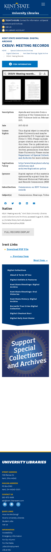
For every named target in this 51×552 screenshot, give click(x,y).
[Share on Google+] (20, 203)
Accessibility (7, 532)
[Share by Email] (34, 203)
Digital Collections (12, 53)
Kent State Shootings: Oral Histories (23, 292)
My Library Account (14, 30)
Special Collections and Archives (22, 50)
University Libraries (25, 13)
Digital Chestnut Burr (21, 313)
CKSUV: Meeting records (14, 56)
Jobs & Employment (10, 546)
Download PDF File (17, 249)
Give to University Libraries (13, 517)
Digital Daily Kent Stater (22, 318)
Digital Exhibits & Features (23, 279)
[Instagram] (18, 504)
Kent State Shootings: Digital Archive (35, 53)
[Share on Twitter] (13, 203)
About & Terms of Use (20, 275)
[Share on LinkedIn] (27, 203)
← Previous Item (19, 256)
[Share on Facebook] (5, 203)
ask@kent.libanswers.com (13, 500)
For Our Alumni (8, 539)
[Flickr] (12, 504)
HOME (4, 50)
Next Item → (40, 260)
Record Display (17, 232)
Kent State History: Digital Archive (23, 300)
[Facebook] (5, 504)
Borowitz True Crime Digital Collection (24, 307)
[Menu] (43, 4)
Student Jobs (7, 521)
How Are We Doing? (10, 514)
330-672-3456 (8, 497)
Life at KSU (6, 549)
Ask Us (8, 26)
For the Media (7, 542)
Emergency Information (12, 535)
